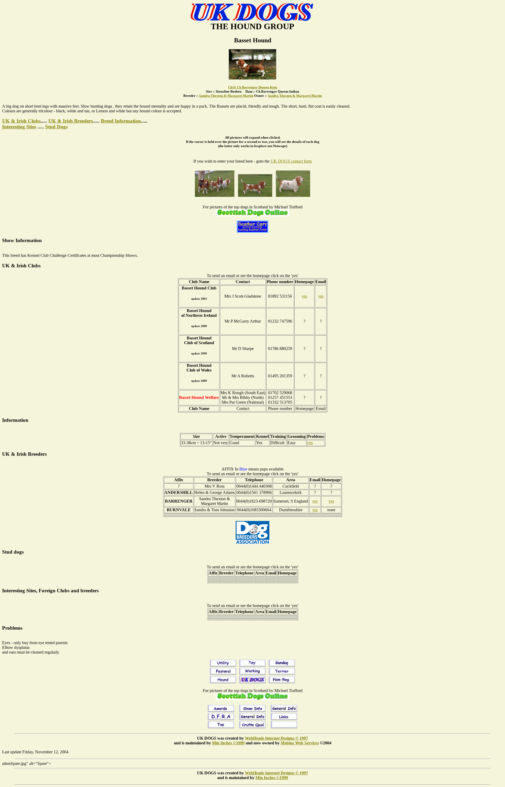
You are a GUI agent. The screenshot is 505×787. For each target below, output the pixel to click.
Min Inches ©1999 (228, 743)
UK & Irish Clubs (21, 121)
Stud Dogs (56, 126)
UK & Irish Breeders (70, 121)
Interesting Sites (19, 126)
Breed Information (121, 121)
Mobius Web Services (300, 743)
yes (304, 296)
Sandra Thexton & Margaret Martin (226, 96)
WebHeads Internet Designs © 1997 (276, 738)
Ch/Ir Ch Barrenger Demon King (252, 87)
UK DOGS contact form (291, 161)
